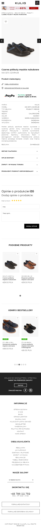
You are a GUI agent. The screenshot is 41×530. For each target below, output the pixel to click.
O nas (20, 412)
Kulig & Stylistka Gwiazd (20, 421)
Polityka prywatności (20, 429)
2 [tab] (17, 364)
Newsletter (20, 424)
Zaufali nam (20, 419)
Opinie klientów (20, 417)
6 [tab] (25, 364)
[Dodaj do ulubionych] (17, 253)
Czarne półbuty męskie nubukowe (9, 278)
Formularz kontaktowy (21, 504)
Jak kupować (20, 450)
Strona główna (20, 409)
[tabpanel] (11, 275)
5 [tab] (23, 364)
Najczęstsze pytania (20, 465)
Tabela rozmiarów (20, 460)
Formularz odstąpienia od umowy (21, 511)
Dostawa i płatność (20, 452)
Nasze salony (20, 426)
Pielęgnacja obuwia (20, 462)
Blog (20, 414)
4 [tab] (21, 364)
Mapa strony (20, 434)
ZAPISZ (20, 385)
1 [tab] (20, 295)
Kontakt (20, 431)
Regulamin (20, 448)
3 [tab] (19, 364)
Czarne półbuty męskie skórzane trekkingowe (28, 345)
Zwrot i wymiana (20, 455)
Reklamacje (20, 457)
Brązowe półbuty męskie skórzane (28, 278)
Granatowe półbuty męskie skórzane (10, 345)
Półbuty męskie (32, 109)
